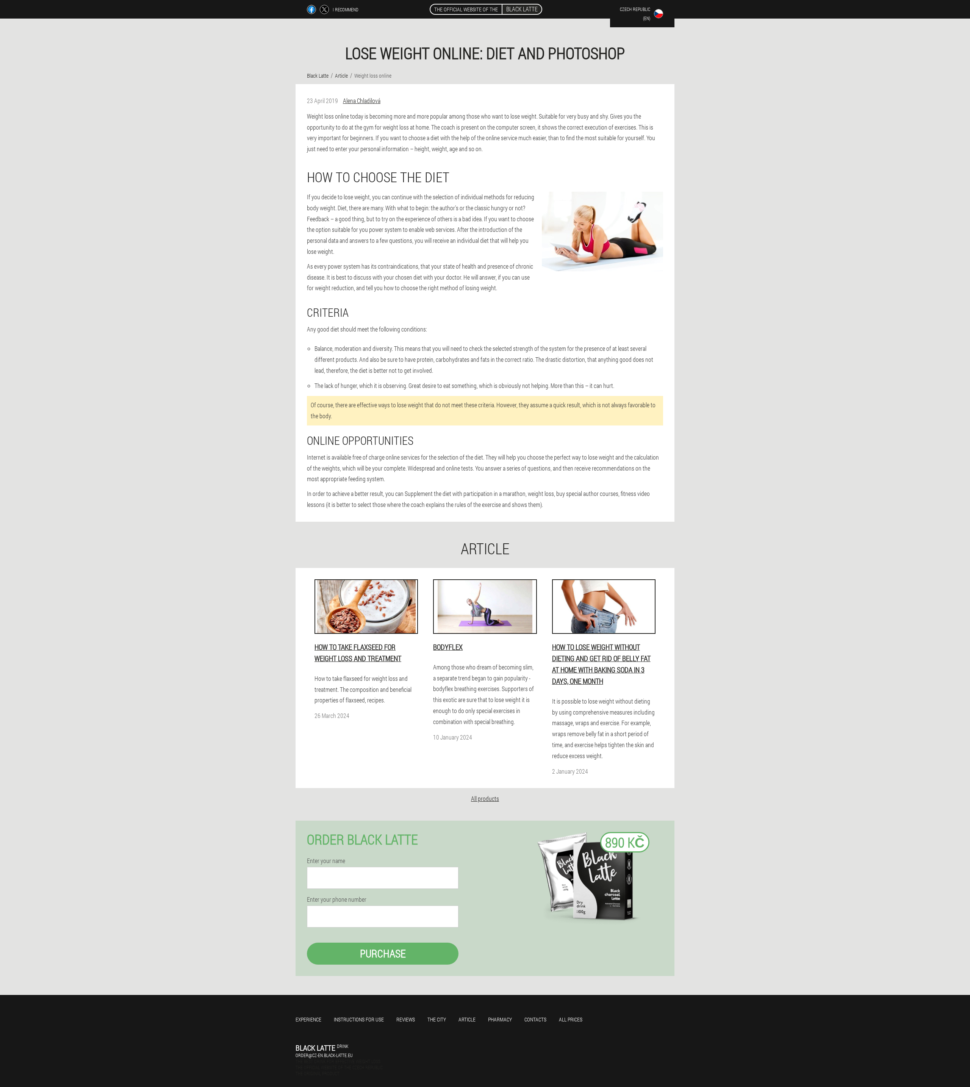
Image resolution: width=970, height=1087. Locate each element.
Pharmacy (500, 1019)
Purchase (383, 953)
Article (467, 1019)
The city (436, 1019)
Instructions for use (359, 1019)
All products (485, 798)
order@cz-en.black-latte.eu (324, 1055)
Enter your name (326, 861)
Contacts (535, 1019)
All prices (570, 1019)
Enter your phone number (336, 899)
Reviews (405, 1019)
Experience (308, 1019)
